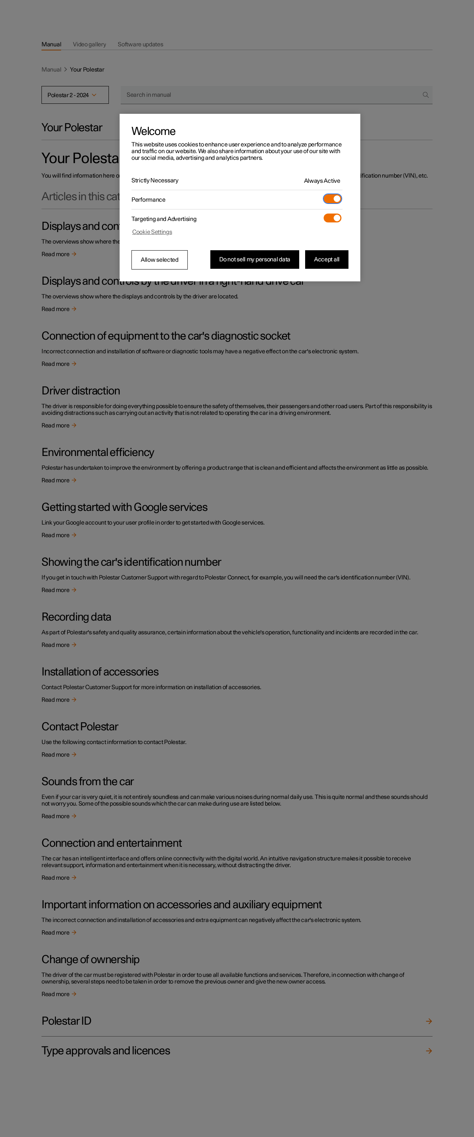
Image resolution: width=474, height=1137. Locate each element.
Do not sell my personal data (254, 259)
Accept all (327, 259)
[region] (240, 197)
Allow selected (159, 260)
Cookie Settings (152, 232)
